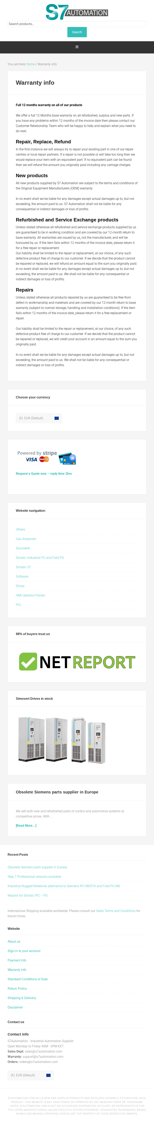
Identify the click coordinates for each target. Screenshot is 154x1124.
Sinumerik (23, 548)
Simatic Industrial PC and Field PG (40, 558)
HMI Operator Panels (30, 595)
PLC (18, 605)
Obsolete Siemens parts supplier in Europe (57, 792)
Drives (20, 586)
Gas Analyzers (26, 539)
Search (77, 32)
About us (14, 941)
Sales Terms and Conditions (116, 911)
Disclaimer (15, 1007)
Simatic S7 (23, 567)
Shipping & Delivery (22, 997)
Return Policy (17, 988)
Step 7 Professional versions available (34, 877)
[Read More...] (26, 825)
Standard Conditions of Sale (28, 979)
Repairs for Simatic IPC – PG (28, 895)
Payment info (17, 960)
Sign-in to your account (24, 950)
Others (20, 529)
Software (22, 576)
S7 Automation (77, 12)
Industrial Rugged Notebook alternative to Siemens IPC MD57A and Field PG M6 (64, 886)
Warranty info (17, 969)
